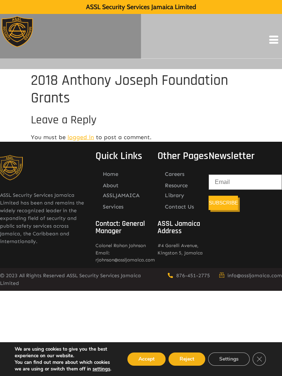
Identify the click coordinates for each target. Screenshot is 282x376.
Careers (174, 174)
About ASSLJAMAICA (121, 190)
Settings (229, 358)
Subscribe (223, 203)
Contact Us (179, 206)
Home (110, 174)
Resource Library (176, 190)
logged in (81, 137)
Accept (146, 358)
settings (101, 369)
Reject (187, 358)
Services (113, 206)
